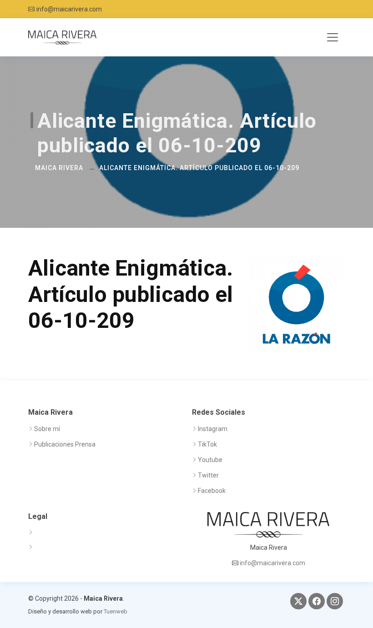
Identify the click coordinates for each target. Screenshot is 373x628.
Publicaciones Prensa (65, 444)
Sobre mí (47, 429)
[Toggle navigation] (332, 37)
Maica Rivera (59, 167)
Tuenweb (115, 611)
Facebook (212, 490)
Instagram (212, 429)
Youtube (210, 460)
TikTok (207, 444)
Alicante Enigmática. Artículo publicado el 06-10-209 (199, 167)
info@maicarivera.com (69, 9)
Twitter (208, 475)
